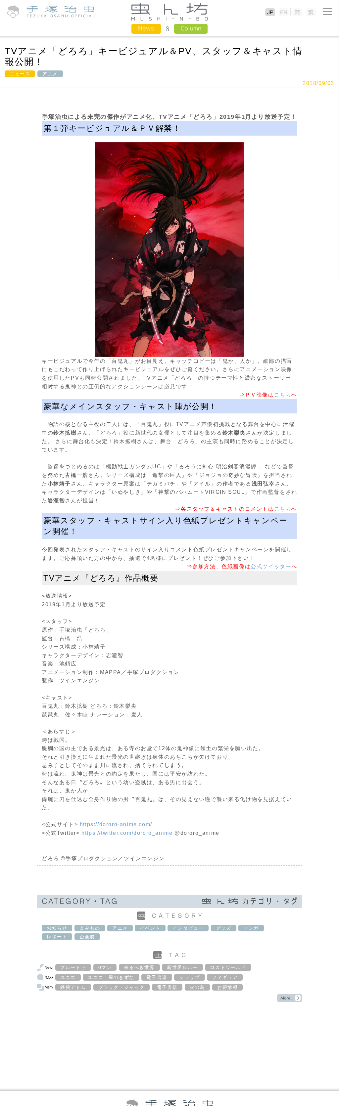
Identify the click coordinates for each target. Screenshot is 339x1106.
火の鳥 (197, 987)
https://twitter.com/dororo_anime (126, 833)
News (146, 28)
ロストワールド (228, 967)
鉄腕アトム (73, 987)
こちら (283, 395)
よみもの (89, 928)
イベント (150, 928)
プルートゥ (73, 967)
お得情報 (227, 987)
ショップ (189, 977)
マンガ (251, 928)
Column (191, 28)
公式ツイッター (271, 566)
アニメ (50, 73)
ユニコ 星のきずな (111, 977)
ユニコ (68, 977)
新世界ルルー (182, 967)
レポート (57, 936)
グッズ (223, 928)
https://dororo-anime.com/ (116, 824)
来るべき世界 (139, 967)
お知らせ (57, 928)
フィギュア (225, 977)
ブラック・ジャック (121, 987)
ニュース (20, 73)
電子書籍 (156, 977)
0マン (105, 967)
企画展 (87, 936)
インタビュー (188, 928)
